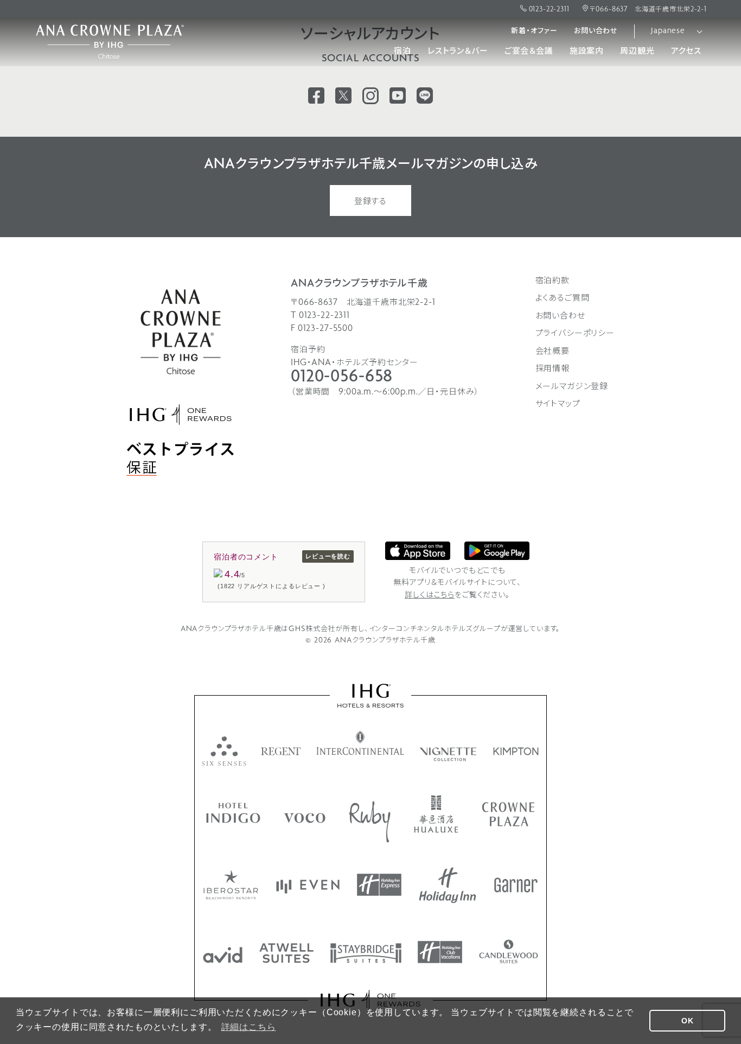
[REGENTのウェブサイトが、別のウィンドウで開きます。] (281, 751)
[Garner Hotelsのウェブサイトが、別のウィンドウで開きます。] (516, 885)
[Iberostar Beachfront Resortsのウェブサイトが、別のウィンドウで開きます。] (230, 885)
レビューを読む (327, 556)
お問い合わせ (596, 31)
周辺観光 (637, 51)
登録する (370, 202)
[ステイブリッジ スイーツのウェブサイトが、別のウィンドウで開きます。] (365, 953)
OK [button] (687, 1020)
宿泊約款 (552, 281)
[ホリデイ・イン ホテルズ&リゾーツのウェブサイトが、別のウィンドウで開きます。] (447, 885)
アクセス (686, 51)
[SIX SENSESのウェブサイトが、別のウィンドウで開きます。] (224, 751)
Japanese (668, 31)
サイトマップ (557, 404)
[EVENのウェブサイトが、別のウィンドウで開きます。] (308, 887)
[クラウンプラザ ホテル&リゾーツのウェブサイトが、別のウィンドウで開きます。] (508, 814)
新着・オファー (534, 31)
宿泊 (402, 51)
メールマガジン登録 (572, 387)
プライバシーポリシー (575, 334)
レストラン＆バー (457, 51)
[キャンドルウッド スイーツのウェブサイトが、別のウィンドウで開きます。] (508, 951)
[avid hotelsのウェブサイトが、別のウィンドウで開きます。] (222, 955)
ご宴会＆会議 (528, 51)
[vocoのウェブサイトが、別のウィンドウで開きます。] (304, 818)
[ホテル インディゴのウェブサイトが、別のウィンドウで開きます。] (233, 813)
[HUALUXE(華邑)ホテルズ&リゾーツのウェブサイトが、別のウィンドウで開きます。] (436, 814)
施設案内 (587, 51)
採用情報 (552, 369)
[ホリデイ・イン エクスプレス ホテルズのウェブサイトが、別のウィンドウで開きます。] (379, 885)
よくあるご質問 (562, 298)
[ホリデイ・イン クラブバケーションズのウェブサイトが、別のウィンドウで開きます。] (440, 952)
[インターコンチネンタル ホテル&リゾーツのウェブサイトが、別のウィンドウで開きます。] (360, 742)
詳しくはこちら (430, 595)
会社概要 (552, 352)
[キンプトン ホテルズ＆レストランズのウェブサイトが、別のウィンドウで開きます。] (516, 751)
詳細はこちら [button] (248, 1027)
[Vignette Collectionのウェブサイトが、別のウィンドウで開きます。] (448, 754)
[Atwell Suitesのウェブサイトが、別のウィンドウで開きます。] (286, 953)
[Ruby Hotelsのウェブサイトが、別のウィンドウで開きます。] (370, 822)
